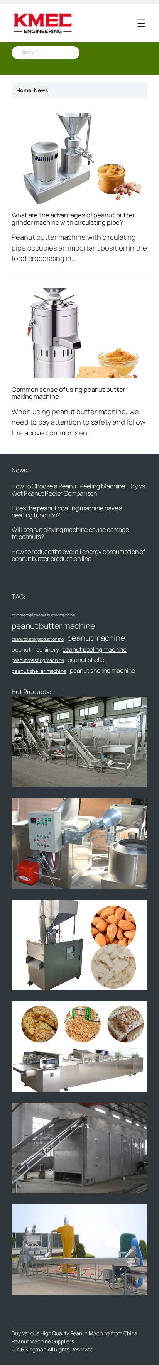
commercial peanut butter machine (43, 615)
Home (23, 90)
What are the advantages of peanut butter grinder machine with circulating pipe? (73, 219)
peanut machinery (35, 649)
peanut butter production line (38, 639)
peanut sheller (87, 659)
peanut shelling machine (102, 670)
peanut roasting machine (38, 660)
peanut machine (96, 637)
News (41, 90)
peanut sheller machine (39, 670)
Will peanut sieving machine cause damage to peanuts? (70, 533)
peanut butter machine (53, 625)
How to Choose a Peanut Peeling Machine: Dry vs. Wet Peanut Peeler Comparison (79, 489)
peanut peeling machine (94, 649)
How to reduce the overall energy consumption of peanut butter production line (78, 555)
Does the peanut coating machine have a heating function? (67, 511)
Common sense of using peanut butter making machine (68, 393)
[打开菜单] (141, 23)
